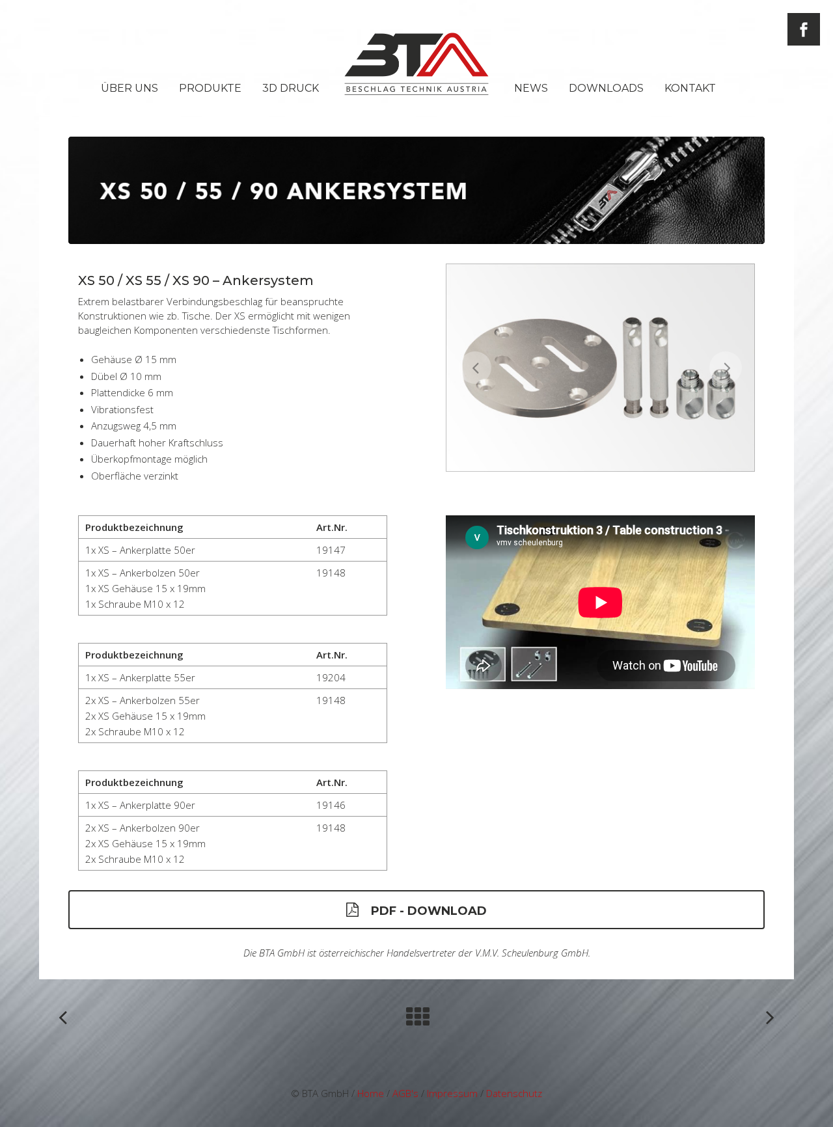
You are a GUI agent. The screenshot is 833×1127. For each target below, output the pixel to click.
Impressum (452, 1093)
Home (370, 1093)
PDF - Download (429, 911)
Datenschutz (514, 1093)
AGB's (405, 1093)
